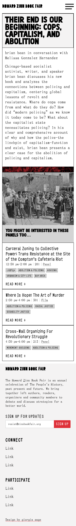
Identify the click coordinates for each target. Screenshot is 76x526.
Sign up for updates (24, 416)
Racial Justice (44, 306)
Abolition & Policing (31, 270)
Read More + (16, 284)
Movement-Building (18, 348)
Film (44, 300)
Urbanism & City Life (19, 276)
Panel (47, 264)
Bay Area (40, 276)
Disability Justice (18, 312)
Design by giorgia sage (23, 519)
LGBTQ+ (11, 270)
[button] (69, 6)
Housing (52, 270)
